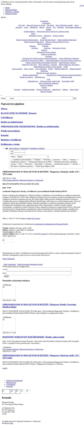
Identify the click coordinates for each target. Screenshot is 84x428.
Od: (12, 151)
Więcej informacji (9, 259)
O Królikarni (7, 117)
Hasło (4, 273)
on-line (43, 234)
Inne (20, 164)
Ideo (11, 423)
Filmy (64, 160)
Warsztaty (47, 160)
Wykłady (37, 160)
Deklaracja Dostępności (14, 381)
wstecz (5, 368)
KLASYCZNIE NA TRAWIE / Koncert (18, 113)
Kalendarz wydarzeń (37, 148)
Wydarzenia (24, 148)
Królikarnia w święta (10, 144)
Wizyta (4, 109)
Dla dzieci (28, 164)
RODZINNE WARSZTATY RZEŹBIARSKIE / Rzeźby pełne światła (33, 337)
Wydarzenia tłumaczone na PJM (40, 162)
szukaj (3, 98)
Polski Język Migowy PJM (44, 166)
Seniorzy (48, 164)
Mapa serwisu (11, 382)
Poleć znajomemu (10, 264)
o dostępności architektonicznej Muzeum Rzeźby (51, 224)
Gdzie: (13, 157)
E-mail (5, 269)
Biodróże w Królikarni (11, 140)
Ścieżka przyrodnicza (10, 131)
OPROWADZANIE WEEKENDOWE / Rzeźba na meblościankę (30, 126)
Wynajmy (9, 386)
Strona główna (14, 148)
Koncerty (56, 160)
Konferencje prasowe (62, 164)
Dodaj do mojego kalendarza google (29, 264)
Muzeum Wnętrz (11, 14)
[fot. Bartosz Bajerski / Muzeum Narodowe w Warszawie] (23, 349)
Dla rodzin (39, 164)
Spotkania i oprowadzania (22, 160)
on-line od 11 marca (33, 218)
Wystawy (73, 160)
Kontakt (4, 135)
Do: (12, 154)
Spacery (75, 164)
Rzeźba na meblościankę (12, 122)
